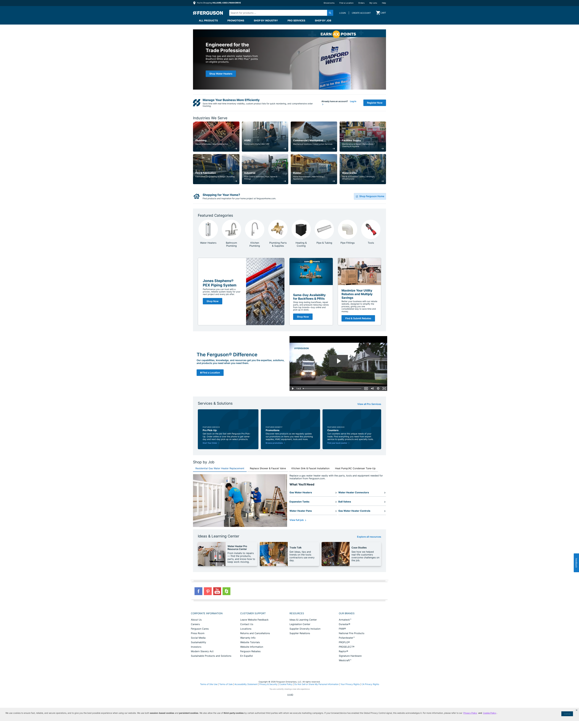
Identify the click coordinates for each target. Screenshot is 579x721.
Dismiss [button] (567, 714)
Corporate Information (207, 613)
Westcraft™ (345, 660)
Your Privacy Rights (350, 684)
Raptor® (343, 651)
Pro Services (296, 20)
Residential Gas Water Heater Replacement (219, 468)
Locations (245, 628)
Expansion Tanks (299, 501)
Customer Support (253, 613)
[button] (576, 710)
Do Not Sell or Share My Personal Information (316, 684)
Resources (297, 613)
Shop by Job (323, 20)
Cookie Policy (286, 684)
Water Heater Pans (301, 510)
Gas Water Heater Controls (354, 510)
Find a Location (346, 3)
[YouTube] (217, 591)
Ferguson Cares (200, 628)
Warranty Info (248, 637)
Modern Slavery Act (202, 651)
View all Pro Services (369, 404)
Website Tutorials (250, 642)
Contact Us (246, 624)
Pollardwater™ (347, 637)
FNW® (342, 628)
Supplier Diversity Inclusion (305, 628)
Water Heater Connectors (353, 492)
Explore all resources (369, 536)
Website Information (251, 646)
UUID (290, 694)
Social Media (198, 637)
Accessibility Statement (246, 684)
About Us (196, 619)
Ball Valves (344, 501)
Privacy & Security (268, 684)
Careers (195, 624)
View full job (297, 519)
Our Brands (346, 613)
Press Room (197, 633)
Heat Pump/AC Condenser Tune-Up (355, 468)
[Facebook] (198, 591)
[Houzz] (226, 591)
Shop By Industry (266, 20)
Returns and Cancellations (255, 633)
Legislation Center (300, 624)
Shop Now (212, 301)
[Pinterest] (208, 591)
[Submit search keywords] (330, 13)
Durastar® (344, 624)
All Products (208, 20)
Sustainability (198, 642)
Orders (361, 3)
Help (384, 3)
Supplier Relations (300, 633)
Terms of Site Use (208, 684)
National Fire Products (351, 633)
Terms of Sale (226, 684)
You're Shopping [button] (218, 3)
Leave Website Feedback (254, 619)
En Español (246, 655)
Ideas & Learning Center (303, 619)
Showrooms (329, 3)
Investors (196, 646)
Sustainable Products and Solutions (211, 655)
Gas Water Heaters (301, 492)
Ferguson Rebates (250, 651)
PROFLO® (344, 642)
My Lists (373, 3)
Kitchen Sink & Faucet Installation (310, 468)
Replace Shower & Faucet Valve (268, 468)
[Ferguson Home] (208, 12)
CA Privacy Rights (370, 684)
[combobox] (278, 13)
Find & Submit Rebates (358, 318)
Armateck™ (345, 619)
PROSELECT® (346, 646)
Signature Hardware (350, 655)
